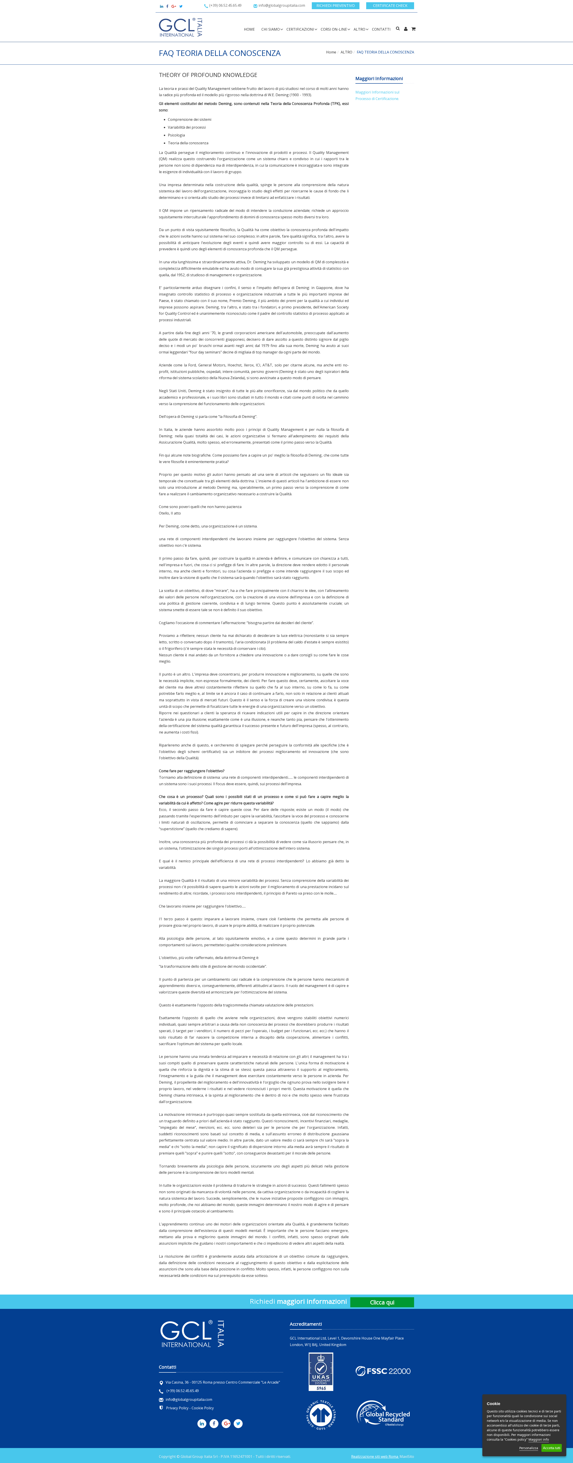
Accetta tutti (551, 1448)
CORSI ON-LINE (334, 29)
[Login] (406, 29)
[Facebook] (215, 1422)
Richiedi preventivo (335, 5)
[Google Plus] (227, 1422)
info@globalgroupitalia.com (189, 1399)
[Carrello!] (413, 29)
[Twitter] (239, 1422)
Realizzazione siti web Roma (375, 1456)
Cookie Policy (203, 1408)
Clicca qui (382, 1302)
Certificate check (390, 5)
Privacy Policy (177, 1408)
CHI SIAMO (270, 29)
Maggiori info (538, 1439)
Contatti (381, 29)
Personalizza (528, 1448)
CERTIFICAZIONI (300, 29)
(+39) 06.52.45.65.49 (182, 1390)
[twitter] (181, 6)
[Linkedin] (161, 6)
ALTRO (359, 29)
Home (249, 29)
